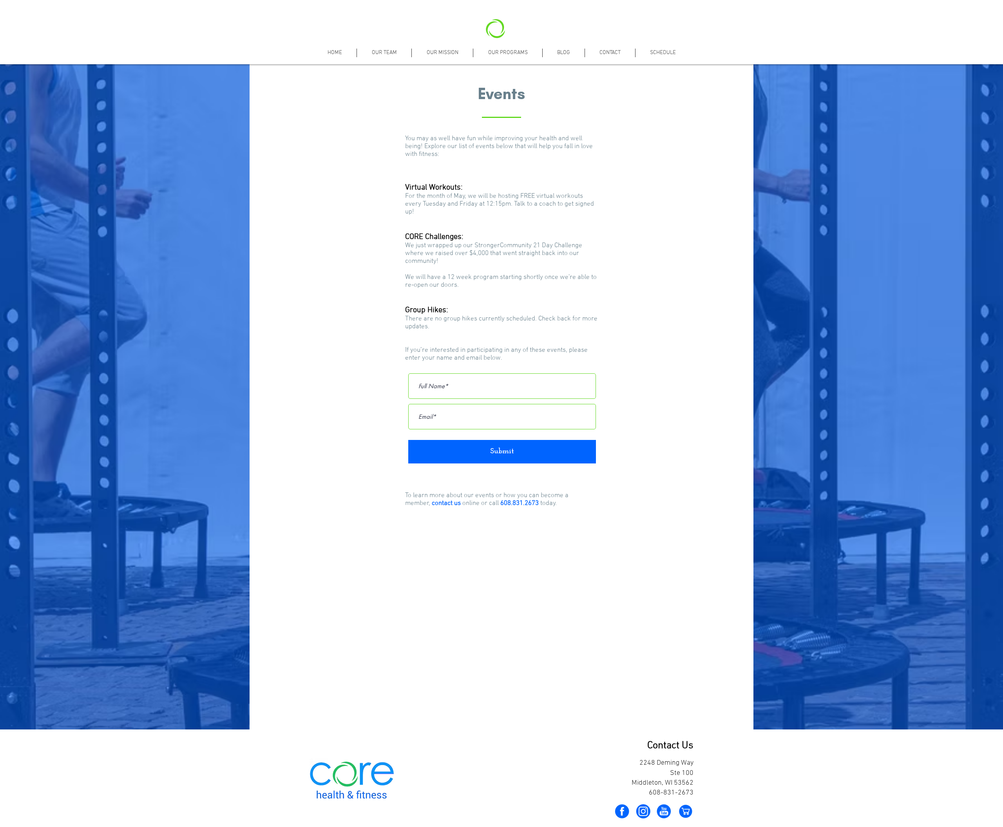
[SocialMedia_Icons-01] (685, 811)
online (471, 503)
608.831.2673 (519, 503)
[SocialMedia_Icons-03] (622, 811)
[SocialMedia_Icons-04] (643, 811)
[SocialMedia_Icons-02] (664, 811)
